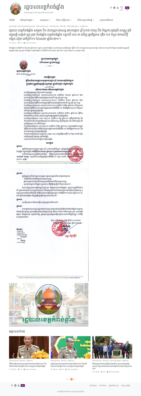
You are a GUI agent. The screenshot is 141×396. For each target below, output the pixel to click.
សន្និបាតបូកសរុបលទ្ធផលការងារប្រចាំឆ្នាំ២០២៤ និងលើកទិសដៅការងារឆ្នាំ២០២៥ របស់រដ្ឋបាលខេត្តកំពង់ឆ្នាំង (27, 364)
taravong (32, 43)
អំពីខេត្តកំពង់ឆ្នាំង (26, 20)
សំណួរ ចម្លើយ (125, 385)
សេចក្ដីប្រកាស (84, 26)
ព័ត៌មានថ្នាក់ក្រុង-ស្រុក (42, 26)
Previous (13, 356)
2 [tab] (69, 379)
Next (127, 356)
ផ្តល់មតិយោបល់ (114, 385)
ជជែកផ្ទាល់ (93, 385)
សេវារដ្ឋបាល (44, 20)
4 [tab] (74, 379)
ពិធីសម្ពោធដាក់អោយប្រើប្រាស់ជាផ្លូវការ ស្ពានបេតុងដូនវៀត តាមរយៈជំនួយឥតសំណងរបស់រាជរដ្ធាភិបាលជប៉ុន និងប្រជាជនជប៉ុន (70, 366)
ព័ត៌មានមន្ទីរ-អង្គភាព (73, 26)
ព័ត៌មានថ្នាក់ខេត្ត (54, 26)
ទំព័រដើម (12, 20)
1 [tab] (67, 379)
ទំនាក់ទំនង (102, 385)
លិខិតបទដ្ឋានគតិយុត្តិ (84, 20)
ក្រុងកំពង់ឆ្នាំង (13, 26)
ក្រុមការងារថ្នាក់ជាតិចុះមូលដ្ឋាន (26, 26)
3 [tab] (71, 379)
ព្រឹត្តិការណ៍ (29, 360)
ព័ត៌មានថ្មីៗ (63, 26)
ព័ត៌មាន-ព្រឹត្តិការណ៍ (63, 20)
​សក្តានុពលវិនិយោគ (106, 20)
